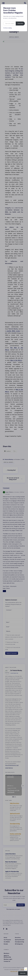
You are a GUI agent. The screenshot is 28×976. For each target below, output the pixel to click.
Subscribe (20, 23)
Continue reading (7, 28)
